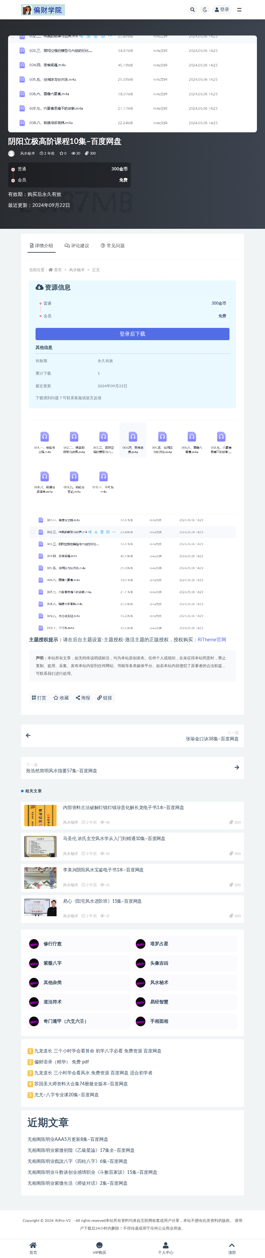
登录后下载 (132, 334)
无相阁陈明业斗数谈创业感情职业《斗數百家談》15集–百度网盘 (92, 1172)
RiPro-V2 (63, 1220)
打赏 (41, 698)
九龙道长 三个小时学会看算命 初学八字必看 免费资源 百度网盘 (98, 1051)
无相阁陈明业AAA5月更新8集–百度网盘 (67, 1139)
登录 (224, 9)
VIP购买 (99, 1252)
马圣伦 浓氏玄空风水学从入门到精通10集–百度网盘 (114, 839)
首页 (58, 270)
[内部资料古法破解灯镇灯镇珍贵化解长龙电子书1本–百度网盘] (40, 820)
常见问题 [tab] (116, 246)
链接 (107, 698)
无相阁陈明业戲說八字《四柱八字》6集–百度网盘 (77, 1161)
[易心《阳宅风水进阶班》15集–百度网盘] (40, 907)
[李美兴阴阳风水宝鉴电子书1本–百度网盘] (40, 882)
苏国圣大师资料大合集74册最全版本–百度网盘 (81, 1084)
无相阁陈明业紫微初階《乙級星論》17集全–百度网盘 (81, 1150)
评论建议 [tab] (80, 246)
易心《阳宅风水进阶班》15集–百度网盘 (102, 901)
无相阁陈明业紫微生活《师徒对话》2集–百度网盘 (77, 1183)
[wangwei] (12, 153)
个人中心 (166, 1252)
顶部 (232, 1252)
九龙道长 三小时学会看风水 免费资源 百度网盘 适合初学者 (93, 1073)
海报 (85, 698)
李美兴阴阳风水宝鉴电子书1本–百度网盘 (103, 870)
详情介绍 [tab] (44, 246)
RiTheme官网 (212, 639)
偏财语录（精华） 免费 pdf (61, 1062)
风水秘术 (27, 153)
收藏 (63, 698)
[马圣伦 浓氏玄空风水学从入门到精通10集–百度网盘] (40, 846)
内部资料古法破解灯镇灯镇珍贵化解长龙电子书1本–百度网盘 (123, 808)
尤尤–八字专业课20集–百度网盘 (66, 1095)
